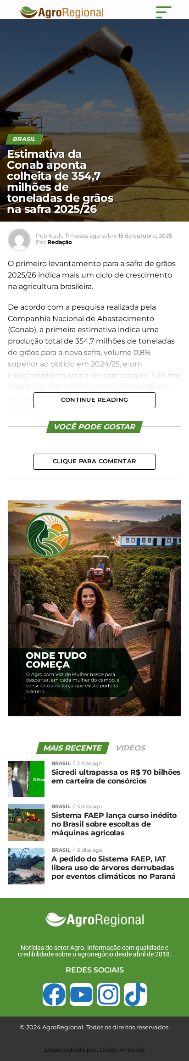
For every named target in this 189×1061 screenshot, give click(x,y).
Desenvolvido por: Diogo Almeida (94, 1049)
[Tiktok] (135, 994)
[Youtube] (81, 994)
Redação (59, 242)
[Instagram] (108, 994)
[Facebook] (54, 994)
